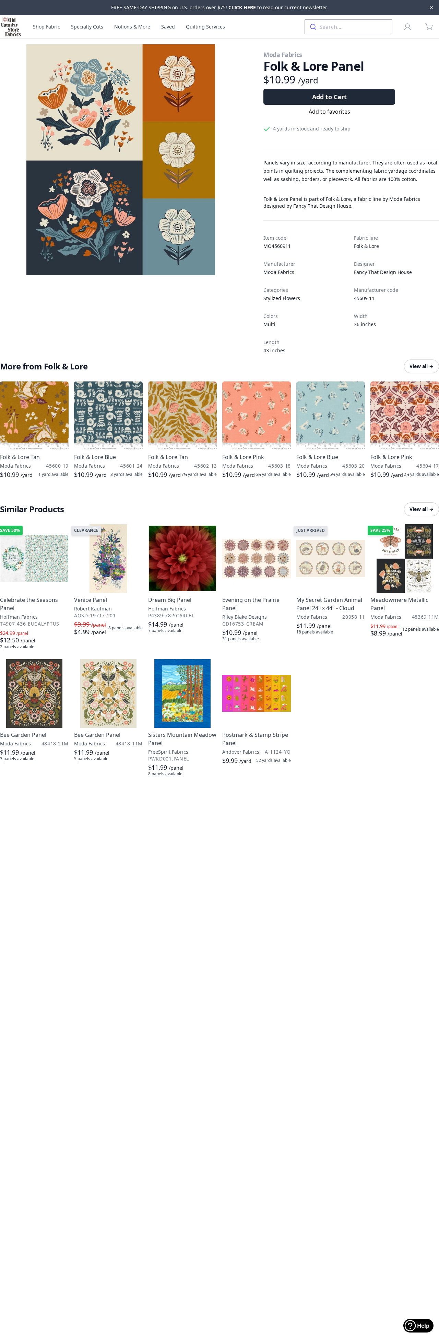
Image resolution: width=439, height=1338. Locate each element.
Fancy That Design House (383, 272)
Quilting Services (205, 26)
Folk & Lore (366, 246)
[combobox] (348, 26)
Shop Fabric (46, 26)
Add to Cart (329, 97)
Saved (168, 26)
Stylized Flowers (281, 298)
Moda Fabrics (282, 54)
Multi (269, 324)
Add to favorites (329, 111)
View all (422, 366)
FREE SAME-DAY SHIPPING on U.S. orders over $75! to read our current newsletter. (219, 7)
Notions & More (132, 26)
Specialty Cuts (87, 26)
